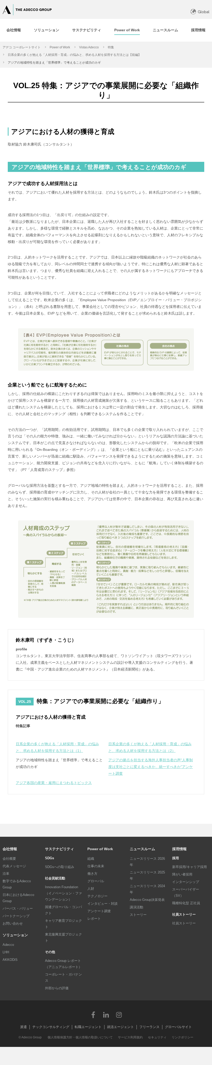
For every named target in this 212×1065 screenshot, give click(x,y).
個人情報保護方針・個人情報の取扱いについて (80, 1037)
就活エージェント (120, 1027)
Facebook (93, 1014)
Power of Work (60, 47)
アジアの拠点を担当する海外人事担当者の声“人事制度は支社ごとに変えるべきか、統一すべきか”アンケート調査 (150, 766)
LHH (6, 952)
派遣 (23, 1027)
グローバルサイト (178, 1027)
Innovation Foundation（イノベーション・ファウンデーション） (63, 893)
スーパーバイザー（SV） (185, 892)
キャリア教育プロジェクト (63, 924)
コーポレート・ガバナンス (63, 977)
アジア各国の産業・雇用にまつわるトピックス (54, 783)
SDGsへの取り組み (59, 867)
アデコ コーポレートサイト (22, 47)
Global (203, 12)
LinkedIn (106, 1014)
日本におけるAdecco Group (18, 898)
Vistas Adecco (89, 47)
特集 (111, 47)
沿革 (6, 874)
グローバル (95, 881)
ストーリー (138, 915)
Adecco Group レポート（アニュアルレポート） (63, 964)
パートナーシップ (16, 916)
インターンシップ (185, 882)
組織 (90, 859)
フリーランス (149, 1027)
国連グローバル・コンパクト (63, 910)
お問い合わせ (13, 923)
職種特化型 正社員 (186, 903)
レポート (94, 919)
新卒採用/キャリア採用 (189, 867)
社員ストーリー (184, 923)
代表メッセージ (14, 866)
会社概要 (9, 859)
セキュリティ (157, 1037)
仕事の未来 (95, 866)
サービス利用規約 (130, 1037)
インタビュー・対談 (102, 904)
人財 (90, 889)
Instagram (119, 1014)
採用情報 (179, 849)
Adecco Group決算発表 (147, 900)
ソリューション (15, 935)
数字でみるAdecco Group (17, 884)
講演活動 (136, 907)
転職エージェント (88, 1027)
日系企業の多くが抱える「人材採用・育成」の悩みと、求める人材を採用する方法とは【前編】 (74, 55)
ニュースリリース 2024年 (147, 889)
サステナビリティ (59, 849)
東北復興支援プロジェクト (63, 937)
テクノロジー (97, 896)
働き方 (92, 874)
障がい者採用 (182, 874)
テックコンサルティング (50, 1027)
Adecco (8, 945)
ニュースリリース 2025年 (147, 875)
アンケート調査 (99, 911)
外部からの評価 (57, 988)
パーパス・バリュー (18, 908)
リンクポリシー (182, 1037)
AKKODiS (10, 960)
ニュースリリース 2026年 (147, 862)
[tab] (13, 30)
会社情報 (10, 849)
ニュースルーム (142, 849)
